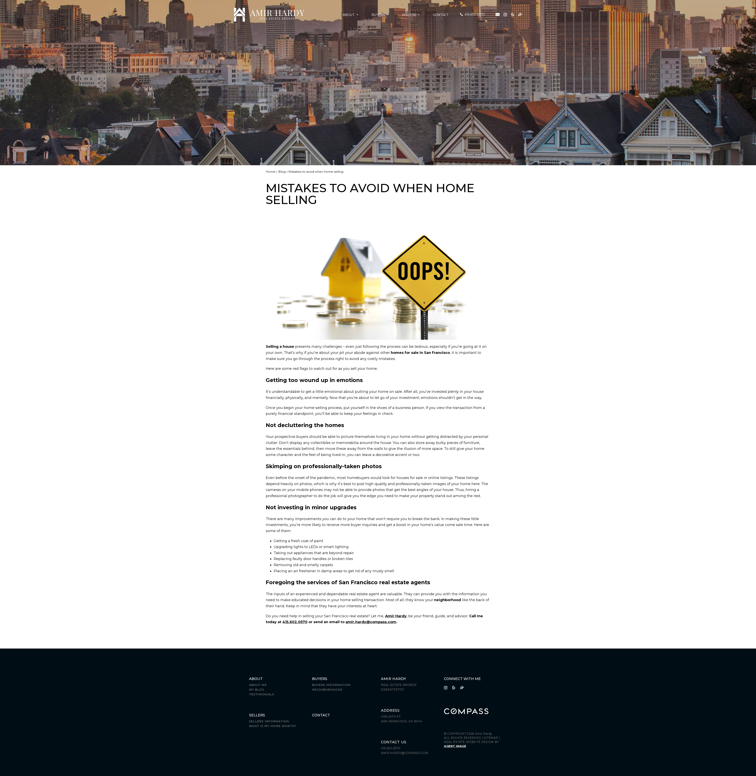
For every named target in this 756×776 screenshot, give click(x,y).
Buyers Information (331, 685)
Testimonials (261, 694)
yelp (512, 14)
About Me (258, 685)
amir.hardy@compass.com (371, 622)
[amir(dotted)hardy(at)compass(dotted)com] (498, 14)
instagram (505, 14)
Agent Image (455, 746)
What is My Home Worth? (272, 726)
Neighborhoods (327, 689)
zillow (520, 14)
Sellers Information (269, 721)
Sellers (409, 15)
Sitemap (491, 738)
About (349, 15)
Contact (441, 15)
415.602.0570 (475, 14)
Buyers (378, 15)
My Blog (256, 689)
